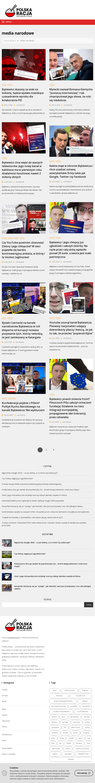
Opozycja (12, 398)
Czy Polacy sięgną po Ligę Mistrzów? (17, 478)
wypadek (68, 754)
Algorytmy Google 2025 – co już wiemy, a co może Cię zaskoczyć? (30, 473)
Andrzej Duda (69, 690)
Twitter (68, 743)
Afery (4, 85)
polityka (55, 733)
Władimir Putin (83, 754)
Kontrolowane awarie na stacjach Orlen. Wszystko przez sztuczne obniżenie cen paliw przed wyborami (45, 512)
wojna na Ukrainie (82, 748)
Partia (9, 85)
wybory (55, 754)
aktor (55, 690)
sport (81, 738)
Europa (5, 695)
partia (87, 722)
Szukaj (47, 599)
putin (53, 738)
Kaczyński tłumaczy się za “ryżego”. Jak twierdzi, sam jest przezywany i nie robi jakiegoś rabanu (42, 506)
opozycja (76, 722)
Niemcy (54, 722)
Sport (4, 740)
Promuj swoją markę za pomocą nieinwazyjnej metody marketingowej (31, 484)
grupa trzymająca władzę (63, 701)
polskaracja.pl (13, 637)
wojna (68, 748)
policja (87, 727)
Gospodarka (7, 748)
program (86, 733)
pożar (75, 733)
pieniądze (55, 727)
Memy (10, 238)
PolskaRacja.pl (17, 9)
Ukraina (79, 743)
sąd (88, 738)
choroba (59, 696)
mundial (87, 717)
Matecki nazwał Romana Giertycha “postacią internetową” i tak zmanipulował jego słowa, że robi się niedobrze (71, 95)
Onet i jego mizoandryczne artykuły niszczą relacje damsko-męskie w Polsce (34, 495)
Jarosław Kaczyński (58, 706)
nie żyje (65, 722)
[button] (37, 22)
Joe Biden (74, 706)
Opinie (16, 238)
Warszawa (56, 748)
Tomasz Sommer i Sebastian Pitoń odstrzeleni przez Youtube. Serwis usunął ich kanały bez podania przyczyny (44, 523)
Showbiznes (7, 734)
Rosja (62, 738)
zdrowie (71, 759)
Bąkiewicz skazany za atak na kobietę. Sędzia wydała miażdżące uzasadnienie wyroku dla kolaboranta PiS (23, 95)
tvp (60, 743)
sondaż (71, 738)
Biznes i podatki (8, 754)
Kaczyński (86, 706)
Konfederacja (83, 711)
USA (88, 743)
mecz (63, 717)
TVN (52, 743)
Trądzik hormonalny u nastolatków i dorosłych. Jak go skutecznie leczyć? (32, 517)
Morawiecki (74, 717)
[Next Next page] (53, 449)
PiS (65, 727)
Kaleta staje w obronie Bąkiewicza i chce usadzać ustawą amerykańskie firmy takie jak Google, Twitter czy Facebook (71, 171)
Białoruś (85, 690)
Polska (4, 689)
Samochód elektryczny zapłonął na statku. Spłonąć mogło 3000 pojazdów (33, 500)
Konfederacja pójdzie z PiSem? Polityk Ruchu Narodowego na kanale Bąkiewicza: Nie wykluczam (23, 406)
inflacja (84, 701)
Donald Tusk (80, 696)
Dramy (52, 161)
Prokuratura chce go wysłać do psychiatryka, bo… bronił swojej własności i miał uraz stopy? (40, 489)
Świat (4, 701)
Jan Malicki (20, 105)
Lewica (54, 717)
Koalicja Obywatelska (61, 711)
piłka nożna (75, 727)
